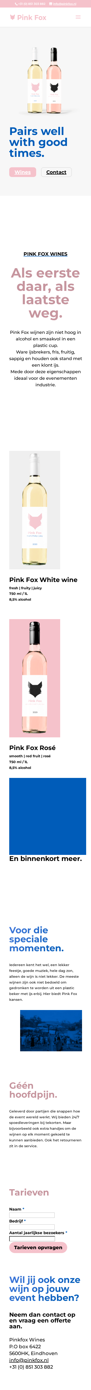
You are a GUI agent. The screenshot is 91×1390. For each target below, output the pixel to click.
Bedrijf (17, 1221)
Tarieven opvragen (38, 1247)
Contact (56, 172)
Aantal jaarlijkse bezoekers (38, 1232)
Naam (16, 1209)
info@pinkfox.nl (29, 1360)
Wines (23, 172)
